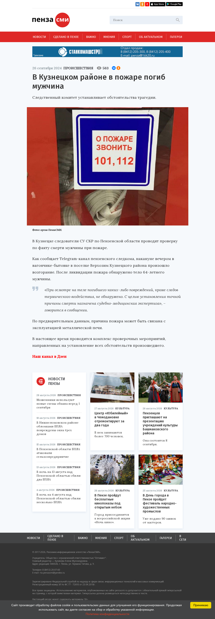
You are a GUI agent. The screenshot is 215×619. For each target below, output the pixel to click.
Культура (122, 408)
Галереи (176, 37)
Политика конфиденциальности (107, 614)
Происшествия (78, 68)
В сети (182, 538)
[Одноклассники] (118, 68)
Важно (91, 37)
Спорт (127, 37)
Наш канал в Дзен (49, 356)
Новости (39, 37)
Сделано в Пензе (66, 37)
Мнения (109, 37)
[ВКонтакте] (114, 68)
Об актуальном (151, 37)
